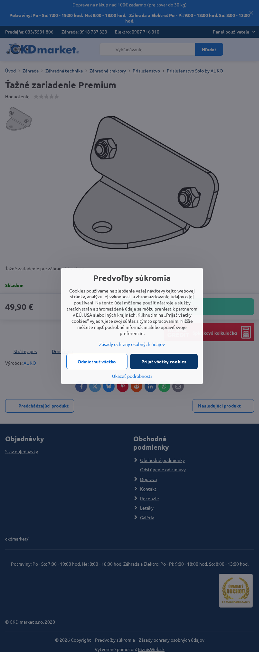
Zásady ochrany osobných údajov (132, 344)
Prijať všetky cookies (163, 361)
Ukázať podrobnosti (132, 376)
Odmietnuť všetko (97, 361)
